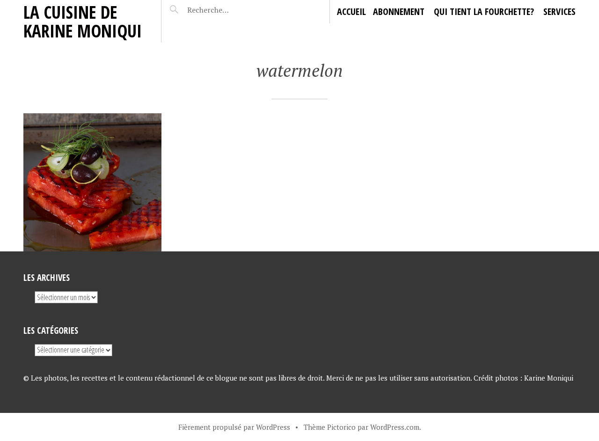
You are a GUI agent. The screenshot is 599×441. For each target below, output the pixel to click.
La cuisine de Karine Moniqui (82, 21)
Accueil (351, 11)
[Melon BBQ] (92, 182)
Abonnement (398, 11)
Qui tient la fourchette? (484, 11)
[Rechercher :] (225, 10)
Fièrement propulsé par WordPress (234, 427)
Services (559, 11)
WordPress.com (394, 427)
